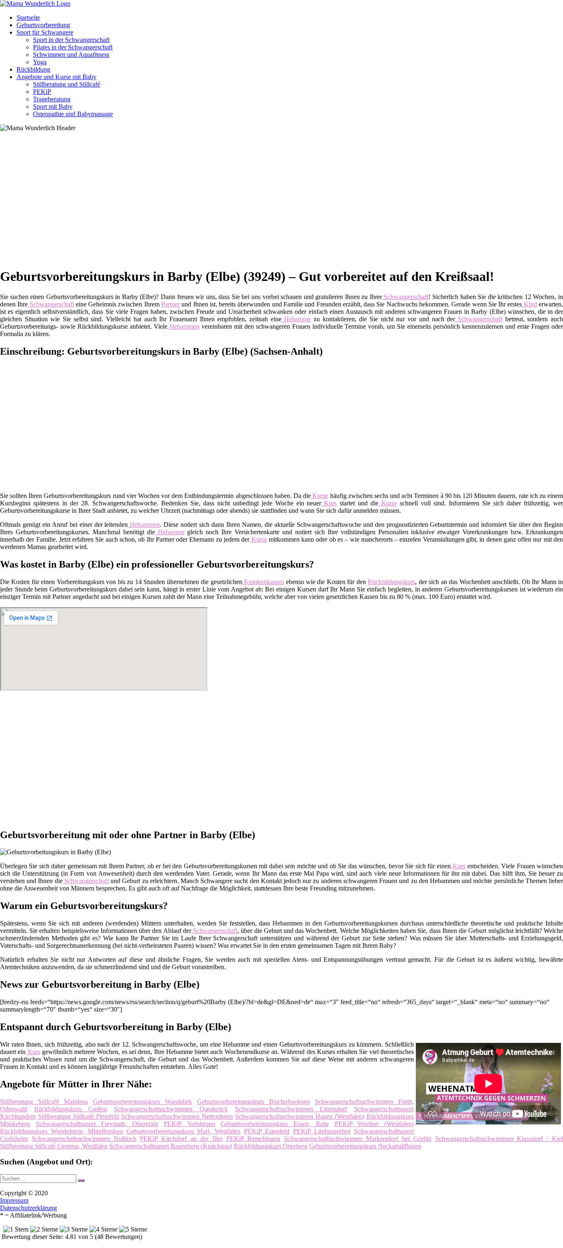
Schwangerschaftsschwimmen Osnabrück (171, 1108)
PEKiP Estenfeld (267, 1131)
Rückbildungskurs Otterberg (270, 1146)
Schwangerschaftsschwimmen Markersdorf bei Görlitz (357, 1138)
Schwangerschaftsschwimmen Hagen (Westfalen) (299, 1116)
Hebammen (183, 326)
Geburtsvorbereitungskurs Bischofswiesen (253, 1101)
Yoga (40, 61)
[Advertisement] (253, 202)
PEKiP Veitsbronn (189, 1123)
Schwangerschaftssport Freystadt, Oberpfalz (97, 1123)
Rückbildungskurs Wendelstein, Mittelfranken (61, 1131)
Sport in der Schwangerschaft (71, 39)
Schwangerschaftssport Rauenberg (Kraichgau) (170, 1146)
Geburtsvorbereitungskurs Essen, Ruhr (275, 1123)
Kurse (319, 495)
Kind (529, 304)
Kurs (329, 503)
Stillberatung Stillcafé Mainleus (44, 1101)
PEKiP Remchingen (253, 1138)
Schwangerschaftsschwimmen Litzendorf (291, 1108)
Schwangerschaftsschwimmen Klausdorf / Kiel (499, 1138)
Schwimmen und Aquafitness (71, 54)
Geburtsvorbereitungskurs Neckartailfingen (365, 1146)
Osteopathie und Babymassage (73, 113)
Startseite (28, 17)
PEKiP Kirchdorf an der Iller (181, 1138)
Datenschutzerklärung (28, 1207)
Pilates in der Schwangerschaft (73, 47)
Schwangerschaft (405, 296)
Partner (170, 304)
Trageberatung (51, 99)
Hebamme (296, 319)
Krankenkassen (263, 581)
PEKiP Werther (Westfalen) (374, 1123)
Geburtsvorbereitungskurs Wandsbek (142, 1101)
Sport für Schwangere (44, 32)
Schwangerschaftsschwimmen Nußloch (84, 1138)
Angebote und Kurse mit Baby (56, 76)
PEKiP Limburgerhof (322, 1131)
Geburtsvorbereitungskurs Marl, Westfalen (183, 1131)
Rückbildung (33, 69)
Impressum (14, 1200)
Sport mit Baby (53, 106)
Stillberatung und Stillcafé (66, 84)
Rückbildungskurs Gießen (71, 1108)
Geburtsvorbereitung (43, 24)
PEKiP (42, 91)
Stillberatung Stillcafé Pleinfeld (78, 1116)
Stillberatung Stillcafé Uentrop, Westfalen (54, 1146)
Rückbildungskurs (391, 581)
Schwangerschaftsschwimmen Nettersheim (177, 1116)
